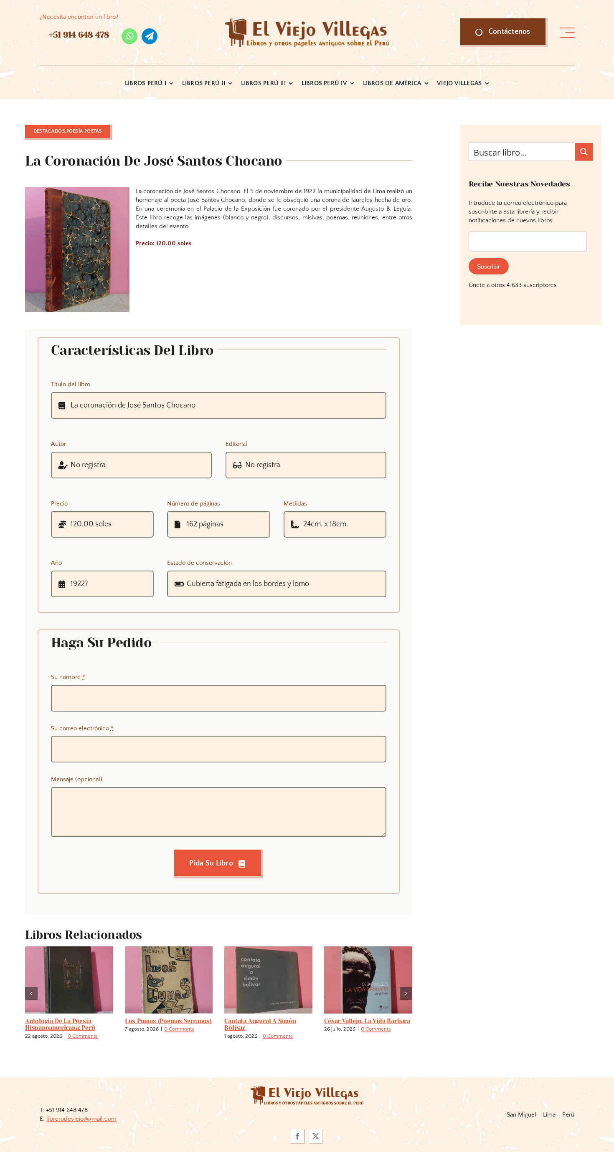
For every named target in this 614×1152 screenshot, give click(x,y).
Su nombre (68, 677)
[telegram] (149, 36)
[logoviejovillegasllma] (307, 1088)
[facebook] (298, 1136)
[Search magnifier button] (584, 152)
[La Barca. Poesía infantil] (315, 949)
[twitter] (316, 1136)
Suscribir (488, 266)
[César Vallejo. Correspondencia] (216, 949)
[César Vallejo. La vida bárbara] (116, 949)
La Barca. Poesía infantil (306, 1021)
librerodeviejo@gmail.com (81, 1118)
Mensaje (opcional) (76, 779)
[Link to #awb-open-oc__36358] (567, 33)
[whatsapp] (129, 36)
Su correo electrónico (82, 728)
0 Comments (26, 1036)
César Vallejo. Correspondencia (196, 1024)
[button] (31, 993)
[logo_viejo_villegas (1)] (307, 21)
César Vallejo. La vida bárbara (115, 1021)
